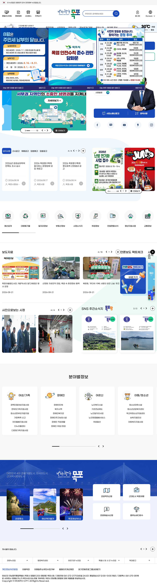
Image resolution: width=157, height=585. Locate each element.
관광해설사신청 (106, 515)
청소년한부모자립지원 (20, 413)
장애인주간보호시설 (58, 417)
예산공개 (8, 226)
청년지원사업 (130, 226)
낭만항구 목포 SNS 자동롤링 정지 (144, 308)
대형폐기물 (25, 226)
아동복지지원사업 (135, 422)
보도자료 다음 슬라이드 (111, 252)
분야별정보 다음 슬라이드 (104, 446)
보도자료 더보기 (118, 252)
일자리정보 (43, 226)
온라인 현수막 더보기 (152, 549)
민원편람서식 (112, 226)
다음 (47, 130)
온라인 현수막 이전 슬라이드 (141, 549)
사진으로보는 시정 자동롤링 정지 (61, 310)
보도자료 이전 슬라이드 (106, 252)
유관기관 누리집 (81, 560)
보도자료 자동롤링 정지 (109, 252)
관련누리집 (20, 560)
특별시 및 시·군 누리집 (111, 560)
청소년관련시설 (135, 405)
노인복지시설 (97, 405)
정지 (45, 130)
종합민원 (50, 27)
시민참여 (61, 27)
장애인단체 (58, 405)
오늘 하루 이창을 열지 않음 (12, 88)
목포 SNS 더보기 (152, 308)
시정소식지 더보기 (152, 252)
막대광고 (132, 560)
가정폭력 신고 (20, 417)
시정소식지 (78, 226)
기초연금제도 (97, 409)
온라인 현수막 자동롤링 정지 (144, 549)
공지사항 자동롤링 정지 (76, 151)
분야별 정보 (112, 27)
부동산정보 (60, 226)
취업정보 (95, 226)
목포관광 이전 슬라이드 (63, 528)
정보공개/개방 (86, 27)
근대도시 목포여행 (136, 496)
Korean (149, 16)
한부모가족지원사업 (19, 409)
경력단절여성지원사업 (20, 405)
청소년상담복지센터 (135, 409)
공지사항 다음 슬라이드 (79, 151)
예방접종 (18, 16)
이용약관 (26, 569)
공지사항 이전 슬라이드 (73, 151)
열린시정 (72, 27)
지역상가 (38, 16)
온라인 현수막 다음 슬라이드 (146, 549)
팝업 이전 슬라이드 (120, 191)
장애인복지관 (58, 413)
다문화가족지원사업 (19, 430)
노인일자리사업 (97, 413)
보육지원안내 (135, 417)
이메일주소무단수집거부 (44, 569)
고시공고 (16, 151)
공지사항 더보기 (83, 151)
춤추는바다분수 (136, 515)
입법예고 (34, 151)
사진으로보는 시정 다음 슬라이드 (64, 310)
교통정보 (147, 226)
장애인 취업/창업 (58, 426)
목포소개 (100, 27)
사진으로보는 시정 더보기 (70, 310)
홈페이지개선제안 (66, 569)
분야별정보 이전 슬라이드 (99, 446)
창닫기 (41, 88)
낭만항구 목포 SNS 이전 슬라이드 (141, 308)
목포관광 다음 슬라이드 (68, 528)
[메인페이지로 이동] (69, 14)
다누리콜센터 (19, 426)
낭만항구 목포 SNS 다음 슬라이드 (146, 308)
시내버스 (28, 16)
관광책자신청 (106, 496)
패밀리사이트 (7, 16)
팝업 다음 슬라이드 (126, 191)
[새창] (72, 56)
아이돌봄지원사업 (19, 422)
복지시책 (58, 409)
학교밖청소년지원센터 (135, 413)
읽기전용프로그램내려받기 (89, 569)
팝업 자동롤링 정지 (123, 191)
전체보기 (61, 130)
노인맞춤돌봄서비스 (97, 417)
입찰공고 (43, 151)
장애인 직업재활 (58, 422)
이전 (42, 130)
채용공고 (25, 151)
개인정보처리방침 (10, 569)
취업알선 (97, 422)
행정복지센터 (50, 560)
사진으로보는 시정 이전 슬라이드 (58, 310)
